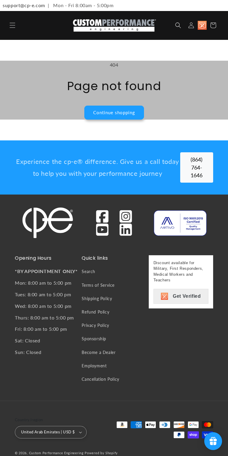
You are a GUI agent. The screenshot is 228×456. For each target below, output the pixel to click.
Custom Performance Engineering (56, 453)
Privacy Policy (95, 325)
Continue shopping (114, 112)
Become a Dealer (98, 352)
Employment (94, 365)
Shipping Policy (97, 298)
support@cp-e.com (22, 5)
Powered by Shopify (101, 453)
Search (88, 271)
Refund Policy (95, 311)
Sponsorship (94, 338)
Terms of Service (98, 285)
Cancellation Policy (100, 379)
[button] (12, 25)
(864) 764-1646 (196, 167)
